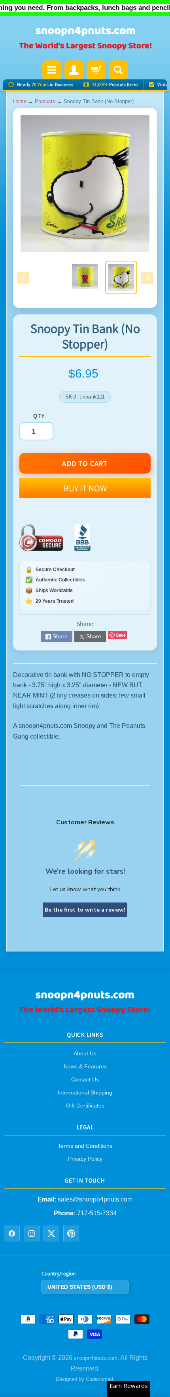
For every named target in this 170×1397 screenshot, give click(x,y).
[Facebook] (12, 1234)
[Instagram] (32, 1234)
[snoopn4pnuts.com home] (85, 1011)
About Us (85, 1053)
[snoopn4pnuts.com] (85, 39)
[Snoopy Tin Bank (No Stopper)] (121, 277)
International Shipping (85, 1092)
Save (121, 635)
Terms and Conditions (85, 1146)
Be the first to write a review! (85, 910)
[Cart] (96, 69)
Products (45, 101)
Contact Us (85, 1079)
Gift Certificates (85, 1105)
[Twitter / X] (51, 1234)
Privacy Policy (85, 1159)
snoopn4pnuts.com (95, 1358)
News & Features (85, 1066)
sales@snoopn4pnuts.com (95, 1199)
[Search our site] (118, 69)
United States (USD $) (79, 1287)
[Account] (73, 69)
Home (19, 101)
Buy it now (85, 488)
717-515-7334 (97, 1213)
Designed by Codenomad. (85, 1379)
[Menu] (51, 69)
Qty (39, 416)
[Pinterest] (71, 1234)
